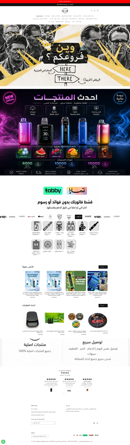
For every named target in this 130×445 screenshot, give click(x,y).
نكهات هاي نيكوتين (82, 233)
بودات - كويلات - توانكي (59, 233)
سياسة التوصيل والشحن (37, 415)
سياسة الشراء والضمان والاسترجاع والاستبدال (43, 412)
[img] (65, 373)
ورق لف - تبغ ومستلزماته (70, 252)
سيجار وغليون (58, 251)
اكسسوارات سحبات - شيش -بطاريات (36, 253)
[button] (40, 18)
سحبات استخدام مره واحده (93, 233)
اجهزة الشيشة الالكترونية (36, 233)
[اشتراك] (53, 423)
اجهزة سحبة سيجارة (47, 233)
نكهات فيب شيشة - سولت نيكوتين (71, 234)
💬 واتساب (34, 409)
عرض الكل (102, 267)
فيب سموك (89, 441)
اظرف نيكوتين (47, 251)
